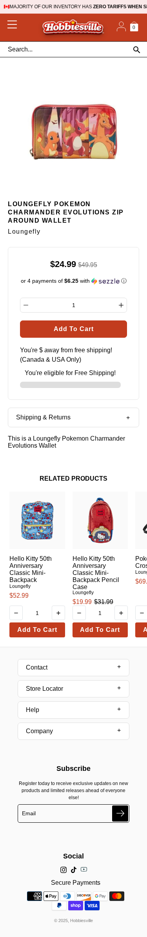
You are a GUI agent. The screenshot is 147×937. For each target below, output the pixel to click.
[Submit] (120, 813)
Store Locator (44, 688)
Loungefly (20, 586)
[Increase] (121, 305)
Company (39, 731)
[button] (73, 281)
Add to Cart (37, 629)
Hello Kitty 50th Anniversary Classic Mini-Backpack (30, 569)
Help (32, 709)
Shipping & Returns (43, 417)
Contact (36, 667)
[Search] (136, 50)
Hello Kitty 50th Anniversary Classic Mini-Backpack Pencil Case (96, 572)
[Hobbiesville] (73, 27)
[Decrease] (26, 305)
